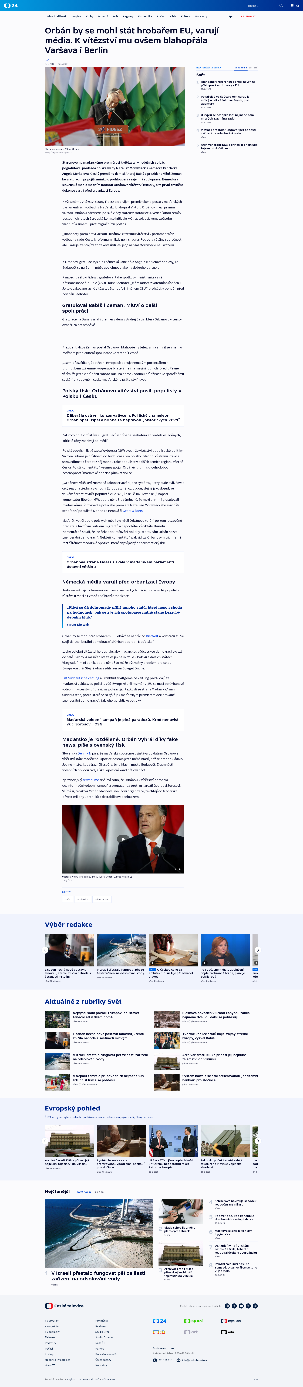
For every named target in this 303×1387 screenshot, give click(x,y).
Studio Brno (102, 1331)
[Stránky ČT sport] (193, 1320)
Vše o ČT (50, 1365)
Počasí (161, 16)
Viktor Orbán (102, 899)
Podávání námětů (105, 1354)
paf (47, 60)
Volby (89, 16)
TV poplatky (52, 1331)
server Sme (91, 780)
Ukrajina (76, 16)
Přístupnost (108, 1379)
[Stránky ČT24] (159, 1320)
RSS (256, 1379)
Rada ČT (100, 1343)
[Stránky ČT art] (191, 1332)
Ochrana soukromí (89, 1379)
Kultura (185, 16)
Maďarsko (83, 899)
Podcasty (201, 16)
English (71, 1379)
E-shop (49, 1354)
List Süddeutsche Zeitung (80, 678)
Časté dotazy (103, 1359)
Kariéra (99, 1348)
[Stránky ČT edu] (227, 1332)
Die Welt (152, 636)
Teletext (50, 1337)
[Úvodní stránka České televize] (64, 1306)
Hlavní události (56, 16)
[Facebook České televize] (234, 1306)
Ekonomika (145, 16)
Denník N (84, 753)
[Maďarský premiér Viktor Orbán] (115, 106)
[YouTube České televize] (241, 1306)
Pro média (101, 1320)
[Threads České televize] (255, 1306)
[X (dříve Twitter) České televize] (248, 1306)
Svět (115, 16)
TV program (52, 1320)
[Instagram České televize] (227, 1306)
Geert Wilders (133, 510)
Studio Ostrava (104, 1337)
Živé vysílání (52, 1326)
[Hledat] (281, 5)
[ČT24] (11, 6)
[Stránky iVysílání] (231, 1320)
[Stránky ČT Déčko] (159, 1332)
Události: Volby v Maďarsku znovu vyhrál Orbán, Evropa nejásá (95, 876)
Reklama (100, 1326)
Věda (173, 16)
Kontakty (101, 1365)
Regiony (128, 16)
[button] (123, 839)
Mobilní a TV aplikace (57, 1359)
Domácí (103, 16)
